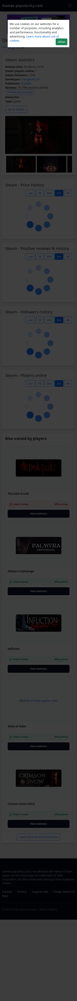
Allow (61, 42)
